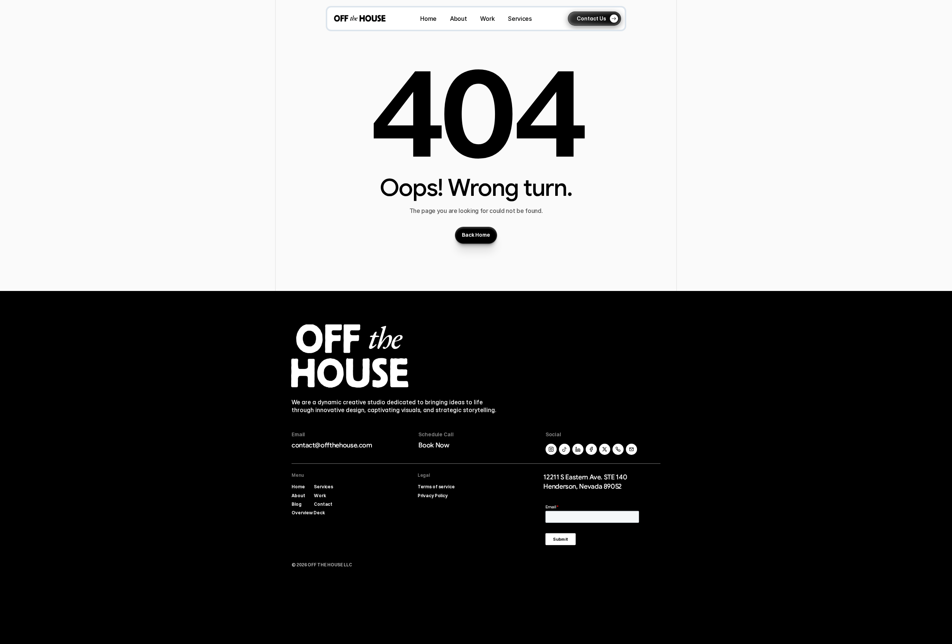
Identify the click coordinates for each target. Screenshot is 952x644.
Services (323, 486)
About (298, 495)
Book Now (433, 445)
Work (320, 495)
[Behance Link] (591, 449)
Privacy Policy (433, 495)
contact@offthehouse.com (332, 445)
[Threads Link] (564, 449)
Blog (297, 504)
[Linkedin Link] (631, 449)
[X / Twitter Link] (551, 449)
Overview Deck (308, 512)
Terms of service (436, 486)
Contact (323, 504)
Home (298, 486)
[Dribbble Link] (577, 449)
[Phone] (618, 449)
